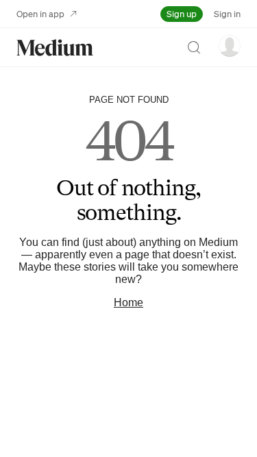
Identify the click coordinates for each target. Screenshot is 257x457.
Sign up (182, 13)
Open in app (40, 13)
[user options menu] (230, 46)
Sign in (227, 13)
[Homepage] (54, 47)
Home (128, 302)
